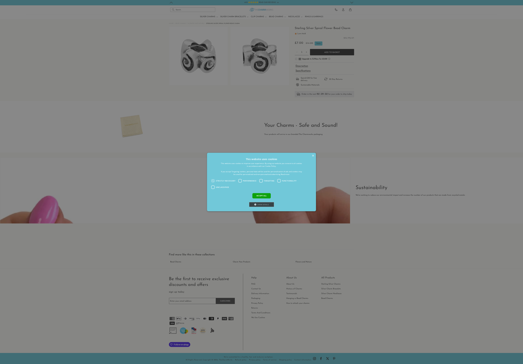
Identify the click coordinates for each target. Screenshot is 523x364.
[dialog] (261, 182)
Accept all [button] (261, 196)
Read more (285, 174)
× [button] (313, 156)
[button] (261, 204)
